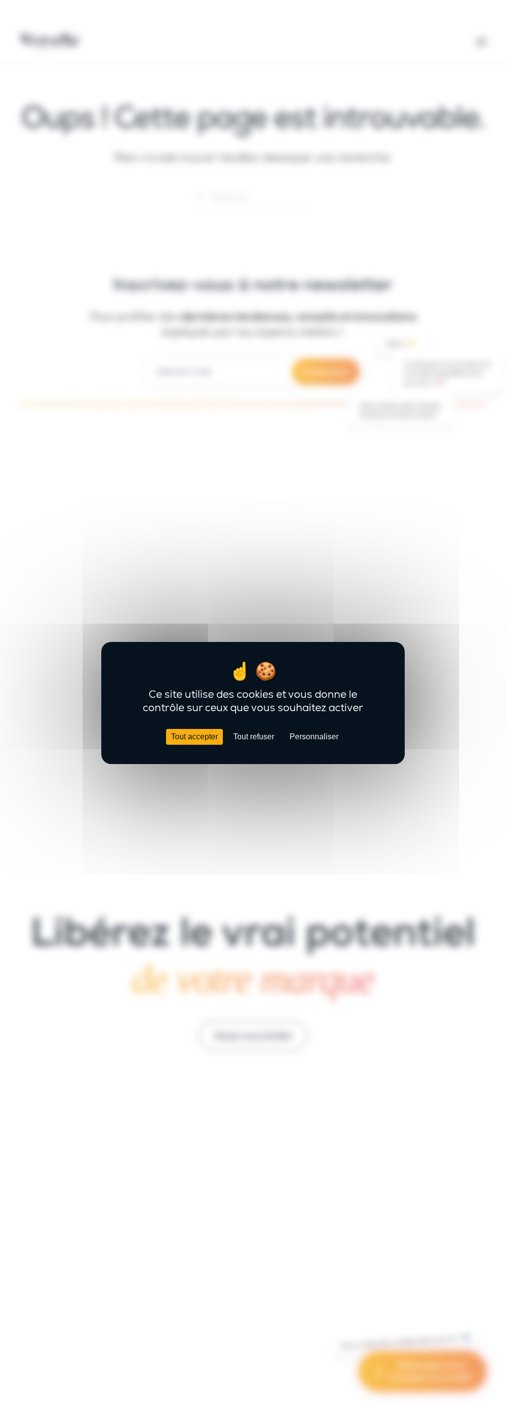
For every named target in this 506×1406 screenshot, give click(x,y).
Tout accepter (194, 736)
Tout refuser (253, 736)
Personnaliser (314, 736)
